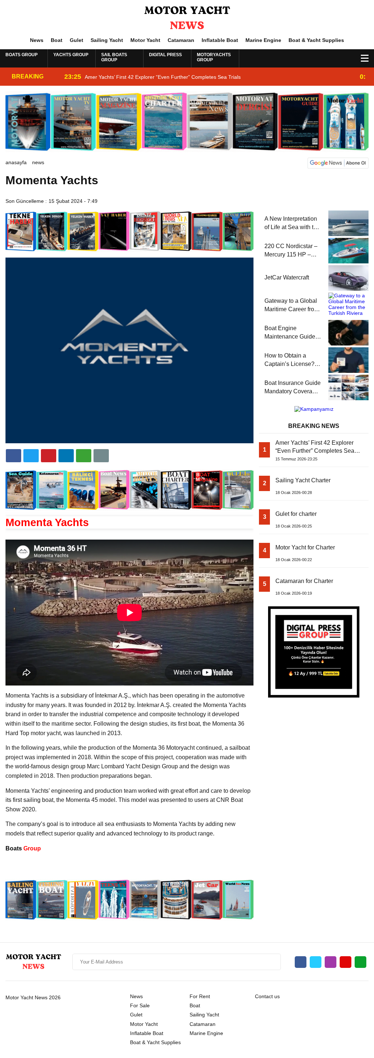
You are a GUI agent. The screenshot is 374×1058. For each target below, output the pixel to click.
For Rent (200, 996)
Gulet (76, 40)
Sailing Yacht (107, 40)
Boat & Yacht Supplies (316, 40)
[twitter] (31, 456)
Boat (56, 40)
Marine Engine (263, 40)
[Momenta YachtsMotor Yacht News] (187, 18)
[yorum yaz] (101, 456)
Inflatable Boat (220, 40)
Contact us (267, 996)
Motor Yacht (145, 40)
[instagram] (330, 962)
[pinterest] (66, 456)
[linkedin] (49, 456)
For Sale (140, 1005)
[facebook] (13, 456)
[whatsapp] (360, 962)
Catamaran (181, 40)
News (36, 40)
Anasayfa (16, 162)
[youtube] (345, 962)
